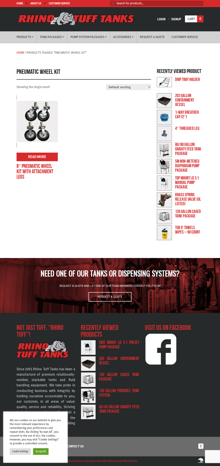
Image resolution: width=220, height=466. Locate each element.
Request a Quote (152, 37)
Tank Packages (51, 37)
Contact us (75, 446)
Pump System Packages (87, 37)
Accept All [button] (41, 451)
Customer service (59, 3)
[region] (110, 285)
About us (36, 3)
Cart (194, 19)
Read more (37, 157)
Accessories (122, 37)
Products (24, 37)
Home (20, 3)
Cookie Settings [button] (20, 451)
